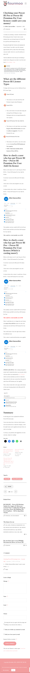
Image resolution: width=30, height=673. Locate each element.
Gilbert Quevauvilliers (10, 26)
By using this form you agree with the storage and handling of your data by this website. (15, 623)
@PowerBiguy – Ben (10, 62)
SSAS (15, 532)
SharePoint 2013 (20, 525)
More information (6, 670)
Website (5, 613)
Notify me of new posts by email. (12, 634)
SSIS (18, 532)
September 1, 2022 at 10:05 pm (13, 561)
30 (26, 545)
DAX (6, 525)
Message (5, 581)
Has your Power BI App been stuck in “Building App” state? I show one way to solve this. (8, 461)
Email (5, 605)
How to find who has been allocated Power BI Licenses (8, 451)
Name (4, 596)
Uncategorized (15, 515)
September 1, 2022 (21, 26)
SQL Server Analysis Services (11, 527)
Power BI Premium (17, 478)
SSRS (21, 532)
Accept (13, 670)
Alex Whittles (22, 374)
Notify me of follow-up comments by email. (15, 629)
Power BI (7, 29)
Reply (6, 569)
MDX (9, 525)
